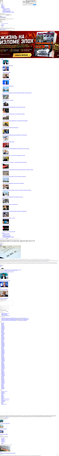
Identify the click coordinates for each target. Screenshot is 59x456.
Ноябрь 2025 (2, 328)
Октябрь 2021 (3, 352)
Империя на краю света (6, 224)
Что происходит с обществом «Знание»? (9, 141)
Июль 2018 (2, 376)
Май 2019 (2, 370)
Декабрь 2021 (3, 351)
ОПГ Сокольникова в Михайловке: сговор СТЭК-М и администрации (13, 183)
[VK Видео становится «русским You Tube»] (6, 230)
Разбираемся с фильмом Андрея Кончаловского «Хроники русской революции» (15, 211)
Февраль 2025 (3, 332)
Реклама (2, 25)
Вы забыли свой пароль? (3, 29)
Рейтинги (2, 441)
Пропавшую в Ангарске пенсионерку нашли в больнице (11, 270)
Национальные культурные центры (5, 398)
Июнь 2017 (2, 384)
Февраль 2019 (3, 372)
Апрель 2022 (2, 348)
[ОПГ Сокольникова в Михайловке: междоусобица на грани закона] (6, 195)
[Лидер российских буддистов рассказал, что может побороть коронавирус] (6, 112)
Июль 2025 (2, 330)
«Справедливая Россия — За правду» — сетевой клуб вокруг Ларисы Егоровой (14, 162)
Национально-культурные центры (7, 10)
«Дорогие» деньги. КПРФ (6, 79)
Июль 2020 (2, 361)
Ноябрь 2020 (2, 359)
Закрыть (30, 4)
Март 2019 (2, 371)
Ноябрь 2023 (2, 338)
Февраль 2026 (3, 326)
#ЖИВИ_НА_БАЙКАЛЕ (4, 391)
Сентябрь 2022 (3, 345)
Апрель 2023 (2, 341)
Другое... (2, 440)
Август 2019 (2, 368)
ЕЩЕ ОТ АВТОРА (11, 271)
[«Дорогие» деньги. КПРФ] (4, 296)
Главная (2, 4)
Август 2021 (2, 353)
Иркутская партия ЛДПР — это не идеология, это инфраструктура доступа (14, 155)
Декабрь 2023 (3, 337)
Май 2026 (2, 324)
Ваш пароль (7, 15)
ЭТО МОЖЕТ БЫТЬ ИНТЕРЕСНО (4, 271)
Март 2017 (2, 386)
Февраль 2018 (3, 379)
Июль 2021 (2, 354)
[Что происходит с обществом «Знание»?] (6, 140)
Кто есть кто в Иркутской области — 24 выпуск (8, 11)
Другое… (2, 393)
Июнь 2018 (2, 377)
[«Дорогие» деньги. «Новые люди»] (6, 64)
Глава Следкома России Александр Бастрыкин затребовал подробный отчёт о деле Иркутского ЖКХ (18, 169)
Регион (2, 5)
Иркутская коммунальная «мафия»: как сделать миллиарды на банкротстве (14, 176)
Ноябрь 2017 (2, 381)
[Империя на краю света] (6, 223)
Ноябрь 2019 (2, 366)
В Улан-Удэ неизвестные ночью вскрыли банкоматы (10, 127)
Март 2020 (2, 364)
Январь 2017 (2, 387)
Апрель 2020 (2, 363)
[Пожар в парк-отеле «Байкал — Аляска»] (6, 216)
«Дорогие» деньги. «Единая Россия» (5, 315)
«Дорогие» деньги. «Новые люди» (8, 65)
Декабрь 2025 (3, 327)
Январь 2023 (2, 343)
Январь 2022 (2, 350)
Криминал (2, 163)
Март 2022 (2, 349)
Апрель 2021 (2, 356)
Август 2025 (2, 329)
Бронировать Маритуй (26, 319)
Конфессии (2, 395)
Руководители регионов (4, 404)
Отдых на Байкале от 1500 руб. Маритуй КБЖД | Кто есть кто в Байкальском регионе (11, 319)
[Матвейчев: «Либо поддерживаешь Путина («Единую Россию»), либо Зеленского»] (6, 133)
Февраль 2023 (3, 342)
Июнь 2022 (2, 347)
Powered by (24, 4)
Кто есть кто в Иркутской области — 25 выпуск (8, 12)
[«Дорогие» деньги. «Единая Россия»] (6, 84)
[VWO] (25, 4)
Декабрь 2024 (3, 333)
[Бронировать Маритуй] (1, 427)
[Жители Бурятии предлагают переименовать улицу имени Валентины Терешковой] (6, 119)
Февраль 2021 (3, 357)
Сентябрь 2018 (3, 375)
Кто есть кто (2, 397)
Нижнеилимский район (7, 9)
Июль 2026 (2, 323)
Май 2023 (2, 340)
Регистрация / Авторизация (4, 23)
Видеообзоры (3, 7)
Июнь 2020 (2, 362)
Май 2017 (2, 385)
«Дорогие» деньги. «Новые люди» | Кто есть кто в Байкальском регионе (9, 318)
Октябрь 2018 (3, 374)
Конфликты (2, 396)
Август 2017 (2, 383)
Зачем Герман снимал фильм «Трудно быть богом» (10, 204)
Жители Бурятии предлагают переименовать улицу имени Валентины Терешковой (15, 120)
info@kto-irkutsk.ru (7, 417)
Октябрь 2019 (3, 367)
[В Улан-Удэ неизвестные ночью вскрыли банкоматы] (6, 126)
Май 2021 (2, 355)
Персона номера (3, 400)
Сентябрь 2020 (3, 360)
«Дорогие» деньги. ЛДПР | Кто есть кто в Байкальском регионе (8, 320)
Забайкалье (2, 394)
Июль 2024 (2, 334)
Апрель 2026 (2, 325)
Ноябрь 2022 (2, 344)
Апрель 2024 (2, 336)
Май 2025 (2, 331)
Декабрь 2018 (3, 373)
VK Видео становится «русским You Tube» (9, 231)
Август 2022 (2, 346)
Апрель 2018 (2, 378)
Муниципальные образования (6, 8)
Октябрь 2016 (3, 388)
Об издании (2, 24)
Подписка (34, 4)
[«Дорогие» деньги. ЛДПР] (4, 287)
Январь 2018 (2, 380)
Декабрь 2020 (3, 358)
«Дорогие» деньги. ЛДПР (6, 72)
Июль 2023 (2, 339)
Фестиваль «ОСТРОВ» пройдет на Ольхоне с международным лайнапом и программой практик (17, 92)
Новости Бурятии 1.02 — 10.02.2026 (8, 100)
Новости (2, 59)
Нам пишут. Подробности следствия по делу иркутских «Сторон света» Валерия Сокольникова (17, 190)
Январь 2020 (2, 365)
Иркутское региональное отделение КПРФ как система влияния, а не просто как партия (16, 148)
